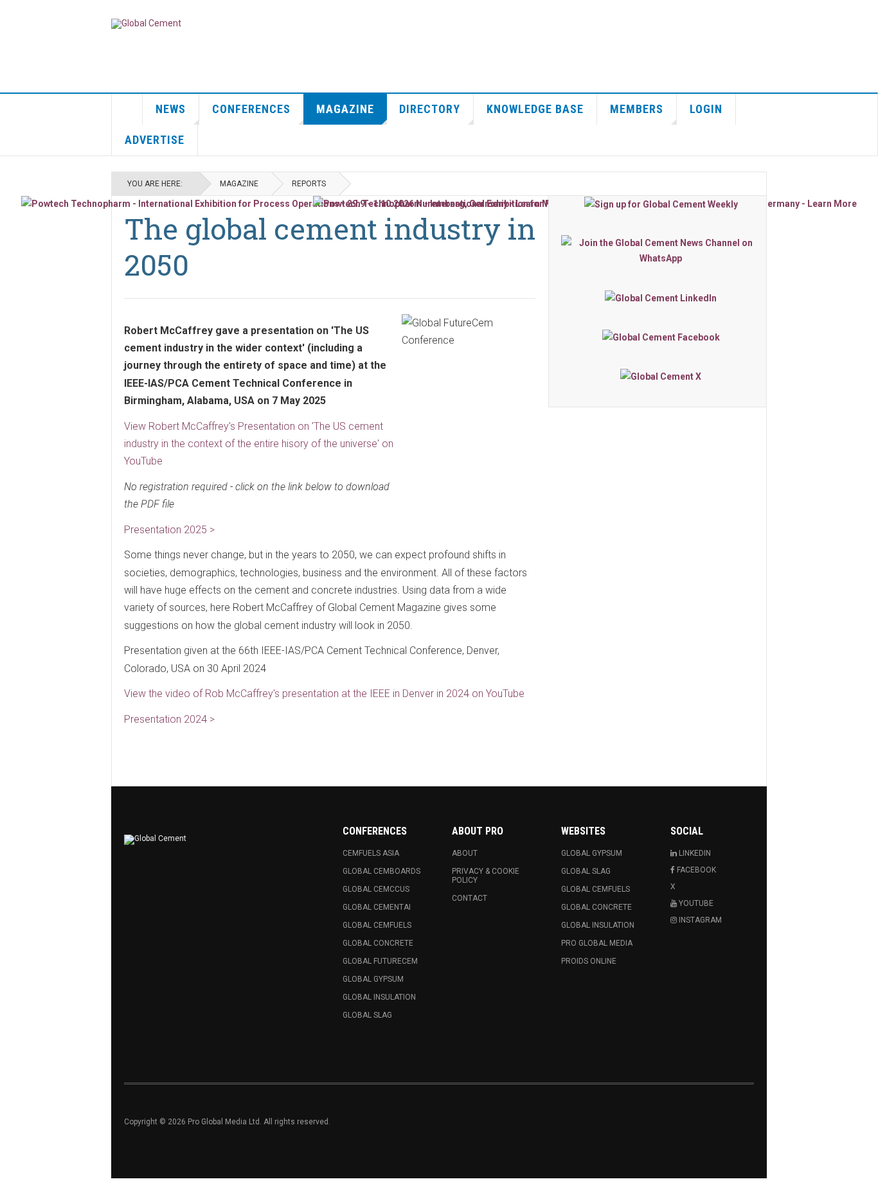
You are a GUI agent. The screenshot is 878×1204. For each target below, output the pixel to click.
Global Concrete (378, 943)
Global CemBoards (381, 871)
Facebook (695, 869)
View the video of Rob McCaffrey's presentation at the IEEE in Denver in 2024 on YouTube (324, 693)
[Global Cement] (146, 24)
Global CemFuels (377, 925)
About (465, 853)
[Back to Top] (12, 1191)
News (171, 109)
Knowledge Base (535, 109)
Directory (429, 109)
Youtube (695, 903)
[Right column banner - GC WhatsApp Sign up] (660, 250)
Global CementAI (377, 907)
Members (636, 109)
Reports (309, 183)
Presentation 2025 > (169, 530)
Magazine (345, 109)
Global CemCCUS (376, 889)
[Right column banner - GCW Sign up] (660, 204)
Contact (469, 898)
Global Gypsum (373, 979)
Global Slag (367, 1015)
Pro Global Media (596, 943)
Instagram (699, 920)
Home (127, 109)
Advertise (154, 139)
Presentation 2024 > (169, 719)
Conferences (251, 109)
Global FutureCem (380, 961)
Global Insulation (379, 997)
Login (706, 109)
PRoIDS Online (588, 961)
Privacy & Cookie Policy (485, 876)
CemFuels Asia (371, 853)
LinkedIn (694, 853)
